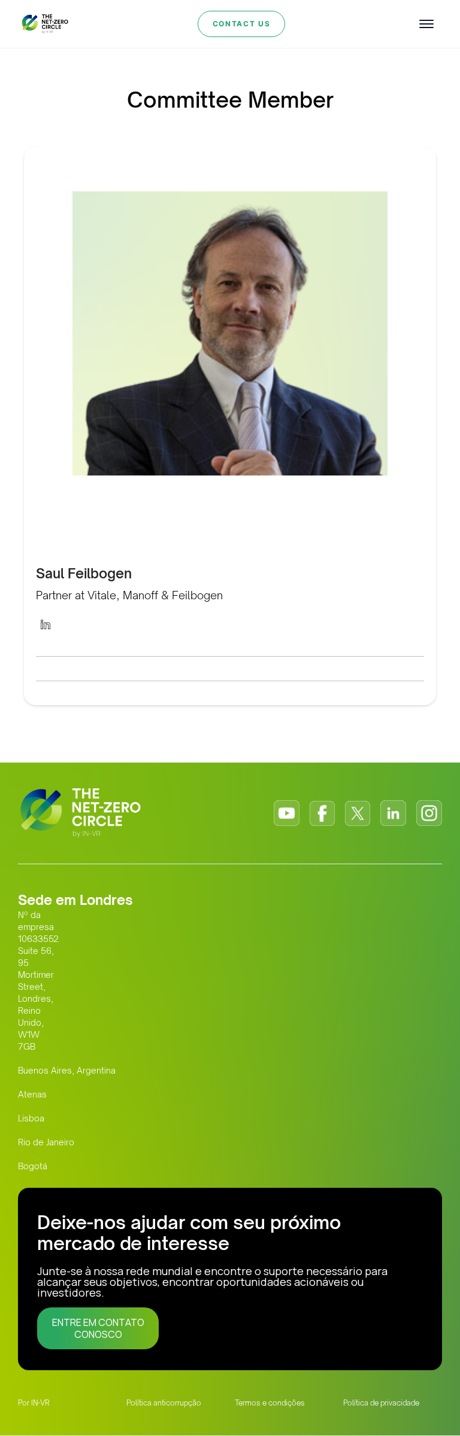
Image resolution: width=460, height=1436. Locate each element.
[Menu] (426, 23)
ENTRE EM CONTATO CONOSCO (98, 1328)
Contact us (242, 23)
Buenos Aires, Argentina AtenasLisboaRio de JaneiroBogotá (67, 1118)
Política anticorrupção (163, 1402)
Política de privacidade (381, 1402)
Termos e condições (270, 1402)
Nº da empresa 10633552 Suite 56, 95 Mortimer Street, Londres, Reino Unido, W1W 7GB (38, 980)
